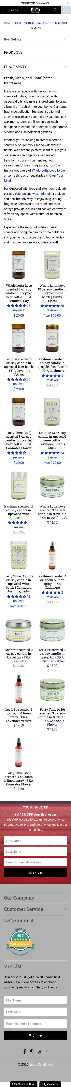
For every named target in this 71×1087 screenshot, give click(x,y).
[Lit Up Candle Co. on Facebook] (25, 1052)
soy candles (17, 194)
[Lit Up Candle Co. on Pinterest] (32, 1052)
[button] (16, 306)
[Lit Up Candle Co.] (35, 10)
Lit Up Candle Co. (41, 1064)
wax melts (39, 194)
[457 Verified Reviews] (20, 958)
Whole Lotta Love (44, 170)
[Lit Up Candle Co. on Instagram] (39, 1052)
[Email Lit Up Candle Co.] (46, 1052)
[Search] (56, 10)
